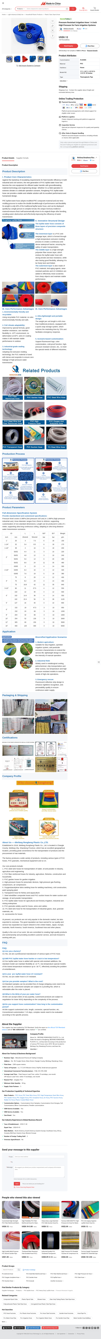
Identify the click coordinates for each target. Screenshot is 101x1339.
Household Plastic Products (34, 14)
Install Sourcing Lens (51, 1328)
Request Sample (92, 50)
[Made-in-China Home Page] (50, 3)
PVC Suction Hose (56, 1098)
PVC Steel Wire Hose (30, 1095)
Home (4, 14)
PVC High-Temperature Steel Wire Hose (50, 1095)
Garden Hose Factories (66, 1313)
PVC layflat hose (55, 1277)
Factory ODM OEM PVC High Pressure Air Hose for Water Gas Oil (70, 1223)
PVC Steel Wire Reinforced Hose (35, 1274)
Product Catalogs (29, 1270)
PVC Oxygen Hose (23, 1098)
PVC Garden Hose (10, 1098)
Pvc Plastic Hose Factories (28, 1313)
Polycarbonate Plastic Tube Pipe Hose (15, 1304)
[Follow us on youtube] (92, 1328)
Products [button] (20, 9)
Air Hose (47, 1098)
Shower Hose (41, 1299)
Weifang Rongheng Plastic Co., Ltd (69, 29)
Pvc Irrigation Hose (26, 1318)
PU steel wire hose (7, 1274)
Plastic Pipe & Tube (27, 1299)
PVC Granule (30, 1281)
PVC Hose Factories (10, 1313)
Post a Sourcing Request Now (24, 1187)
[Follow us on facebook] (84, 1328)
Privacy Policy (80, 1333)
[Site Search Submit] (72, 9)
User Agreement (61, 1333)
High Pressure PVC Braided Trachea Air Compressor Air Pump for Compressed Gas (69, 1253)
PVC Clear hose (79, 1277)
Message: (10, 1167)
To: (12, 1162)
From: (11, 1157)
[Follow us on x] (87, 1328)
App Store (7, 1328)
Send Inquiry (68, 46)
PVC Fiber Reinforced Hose (58, 1274)
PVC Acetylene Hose (36, 1098)
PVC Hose (18, 1095)
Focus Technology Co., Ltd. (36, 1333)
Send (16, 1184)
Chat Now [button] (91, 46)
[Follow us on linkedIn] (98, 1328)
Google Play (19, 1328)
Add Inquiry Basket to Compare (29, 65)
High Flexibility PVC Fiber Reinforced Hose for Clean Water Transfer (30, 1223)
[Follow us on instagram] (89, 1328)
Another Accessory (56, 1281)
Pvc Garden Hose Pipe (62, 1318)
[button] (3, 3)
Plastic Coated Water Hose (24, 1100)
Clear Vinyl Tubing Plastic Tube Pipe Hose (62, 1299)
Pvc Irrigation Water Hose (44, 1318)
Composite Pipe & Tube (11, 1299)
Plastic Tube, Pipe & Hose (52, 14)
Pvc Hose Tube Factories (47, 1313)
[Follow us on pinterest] (95, 1328)
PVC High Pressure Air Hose (83, 1274)
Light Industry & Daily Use (15, 14)
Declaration (71, 1333)
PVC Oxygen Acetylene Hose (10, 1277)
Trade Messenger (33, 1328)
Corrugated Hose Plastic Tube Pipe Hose (43, 1304)
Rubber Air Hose (9, 1100)
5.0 (79, 160)
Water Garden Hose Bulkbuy (82, 1318)
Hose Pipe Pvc (81, 1313)
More (3, 1322)
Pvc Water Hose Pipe (10, 1318)
